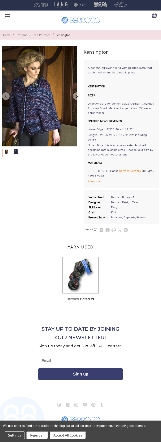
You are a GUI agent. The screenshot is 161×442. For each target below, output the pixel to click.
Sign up (80, 374)
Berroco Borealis (130, 171)
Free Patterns (41, 35)
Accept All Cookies (67, 435)
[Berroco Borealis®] (80, 275)
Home (7, 35)
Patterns (21, 35)
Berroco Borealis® (81, 299)
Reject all (37, 435)
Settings (14, 435)
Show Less (95, 181)
